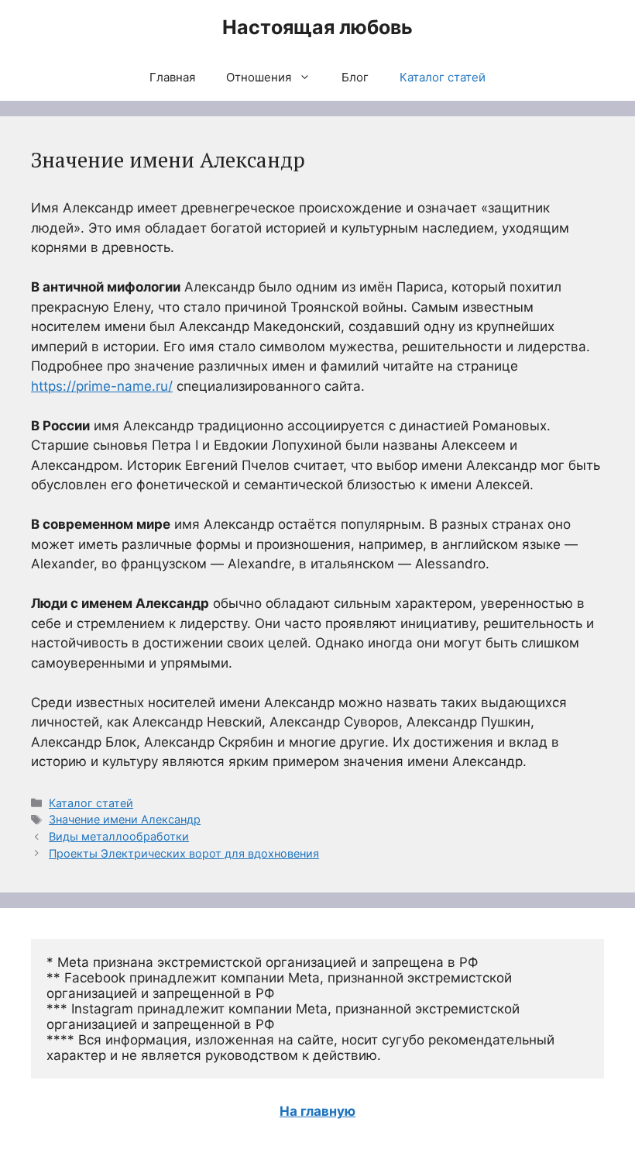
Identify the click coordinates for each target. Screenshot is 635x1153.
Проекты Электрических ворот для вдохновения (184, 853)
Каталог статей (443, 77)
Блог (355, 77)
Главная (172, 77)
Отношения (258, 77)
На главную (317, 1111)
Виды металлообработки (119, 836)
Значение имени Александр (125, 819)
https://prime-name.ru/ (102, 386)
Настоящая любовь (317, 27)
